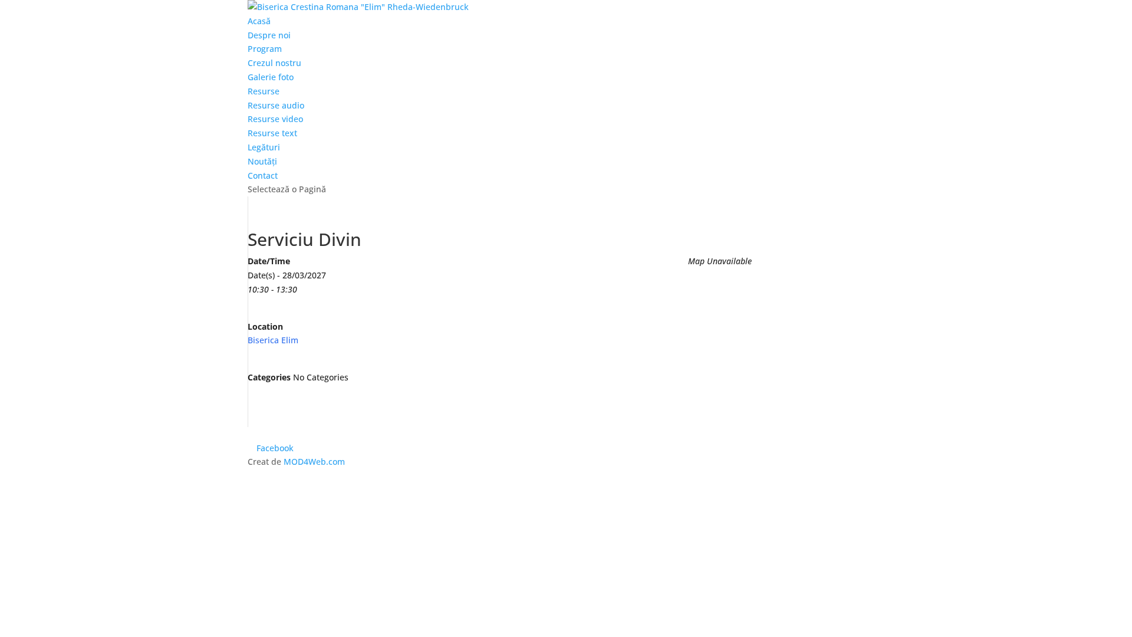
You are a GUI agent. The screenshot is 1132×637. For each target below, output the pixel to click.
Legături (264, 147)
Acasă (259, 21)
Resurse (263, 91)
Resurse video (275, 118)
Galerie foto (271, 77)
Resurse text (272, 133)
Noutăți (262, 161)
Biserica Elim (273, 340)
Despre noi (269, 35)
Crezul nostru (274, 62)
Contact (263, 175)
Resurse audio (276, 105)
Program (265, 48)
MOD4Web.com (314, 461)
